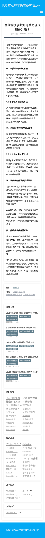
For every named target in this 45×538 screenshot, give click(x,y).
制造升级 (11, 469)
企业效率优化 (27, 451)
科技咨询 (10, 422)
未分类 (16, 287)
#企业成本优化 (12, 361)
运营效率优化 (28, 419)
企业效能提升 (11, 455)
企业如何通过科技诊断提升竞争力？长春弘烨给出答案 (22, 372)
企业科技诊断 (13, 401)
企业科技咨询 (19, 291)
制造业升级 (11, 419)
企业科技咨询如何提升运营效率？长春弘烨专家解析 (22, 313)
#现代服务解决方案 (26, 331)
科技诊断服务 (13, 408)
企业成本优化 (12, 451)
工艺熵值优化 (29, 476)
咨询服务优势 (12, 476)
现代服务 (27, 405)
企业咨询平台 (30, 448)
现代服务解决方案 (14, 294)
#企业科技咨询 (12, 316)
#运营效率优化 (12, 319)
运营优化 (10, 412)
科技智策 (26, 494)
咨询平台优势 (11, 426)
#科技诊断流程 (12, 334)
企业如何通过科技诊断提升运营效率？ (21, 342)
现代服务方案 (30, 398)
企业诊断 (26, 415)
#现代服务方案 (25, 316)
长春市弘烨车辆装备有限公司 (26, 530)
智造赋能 (10, 490)
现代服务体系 (27, 422)
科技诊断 (27, 401)
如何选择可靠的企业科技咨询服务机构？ (22, 327)
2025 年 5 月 (11, 512)
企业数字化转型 (27, 455)
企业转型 (25, 430)
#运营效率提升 (12, 364)
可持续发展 (26, 426)
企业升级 (27, 444)
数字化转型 (11, 415)
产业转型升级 (13, 444)
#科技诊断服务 (12, 349)
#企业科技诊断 (12, 375)
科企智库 (10, 494)
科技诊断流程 (10, 430)
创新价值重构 (11, 465)
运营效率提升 (29, 294)
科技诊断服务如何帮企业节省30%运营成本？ (22, 357)
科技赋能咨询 (12, 498)
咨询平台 (9, 473)
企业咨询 (26, 408)
